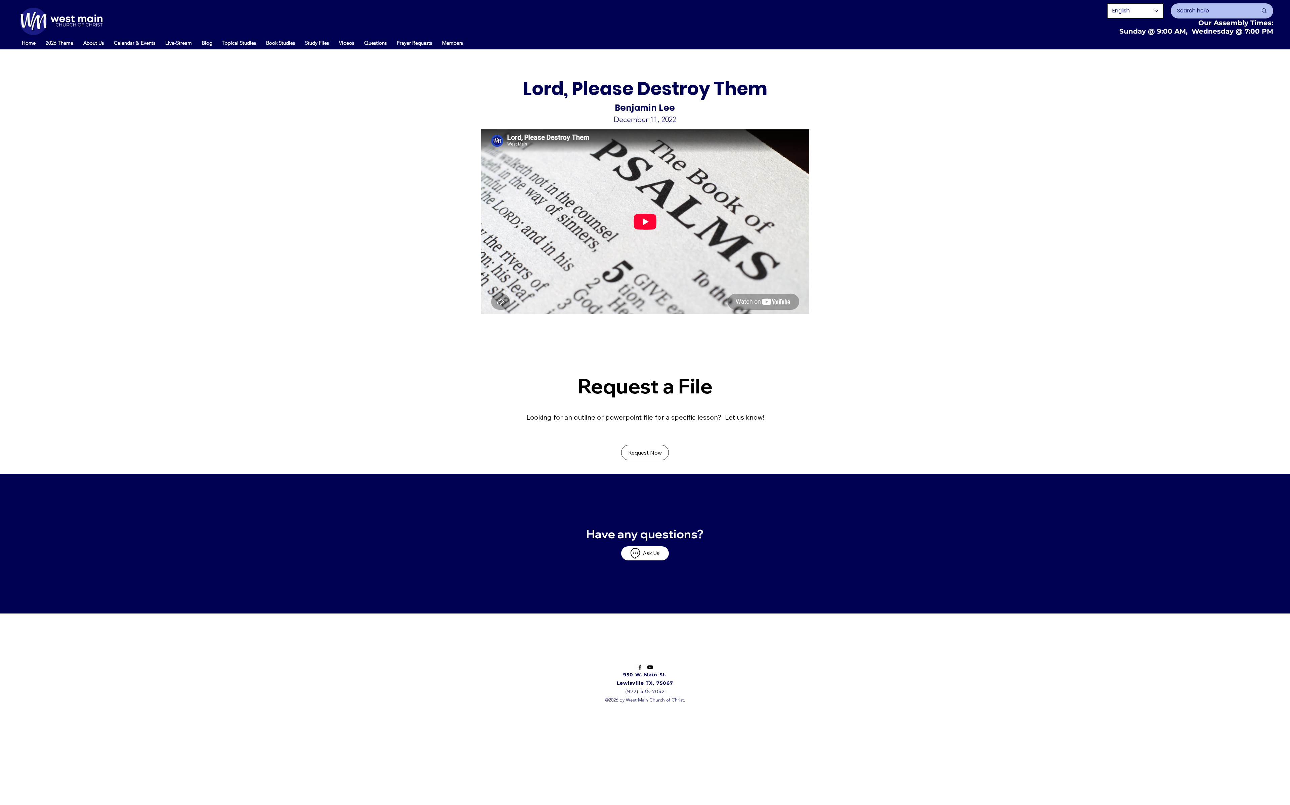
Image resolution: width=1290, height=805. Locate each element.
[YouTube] (650, 667)
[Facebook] (640, 667)
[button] (134, 42)
